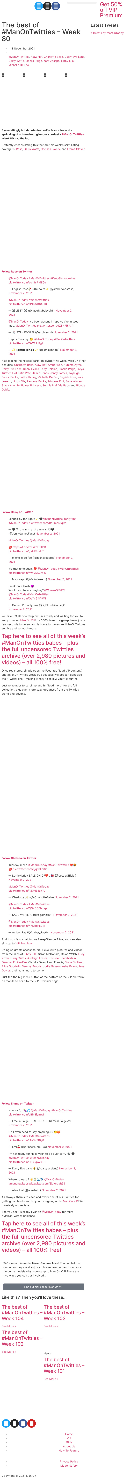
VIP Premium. (24, 943)
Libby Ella (67, 61)
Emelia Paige (33, 61)
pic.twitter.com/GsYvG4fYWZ (27, 598)
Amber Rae (55, 365)
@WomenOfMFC (54, 590)
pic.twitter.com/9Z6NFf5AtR (55, 325)
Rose (19, 149)
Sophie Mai (49, 385)
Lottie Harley (28, 377)
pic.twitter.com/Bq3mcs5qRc (47, 523)
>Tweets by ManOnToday (107, 33)
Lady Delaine (48, 369)
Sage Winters (74, 381)
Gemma (7, 962)
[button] (82, 3)
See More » (9, 1326)
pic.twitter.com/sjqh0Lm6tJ (30, 869)
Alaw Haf (36, 56)
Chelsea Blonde (51, 149)
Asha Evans (69, 966)
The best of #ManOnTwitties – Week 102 (22, 1338)
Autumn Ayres (73, 365)
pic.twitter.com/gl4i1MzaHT (26, 551)
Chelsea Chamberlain (62, 958)
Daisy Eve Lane (74, 56)
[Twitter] (38, 6)
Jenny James (58, 373)
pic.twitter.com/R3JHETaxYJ (27, 890)
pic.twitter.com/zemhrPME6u (27, 282)
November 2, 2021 (20, 293)
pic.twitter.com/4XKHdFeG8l (27, 925)
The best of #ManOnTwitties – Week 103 (64, 1312)
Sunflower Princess (28, 385)
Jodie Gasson (52, 966)
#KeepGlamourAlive (62, 278)
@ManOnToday (18, 278)
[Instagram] (47, 6)
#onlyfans (69, 518)
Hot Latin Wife (21, 373)
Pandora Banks (36, 381)
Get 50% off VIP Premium (111, 10)
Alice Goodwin (11, 966)
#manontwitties (39, 300)
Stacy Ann (8, 385)
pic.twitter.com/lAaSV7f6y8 (26, 1140)
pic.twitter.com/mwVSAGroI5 (27, 572)
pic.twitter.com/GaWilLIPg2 (26, 343)
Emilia (14, 377)
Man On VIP (27, 620)
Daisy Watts (16, 61)
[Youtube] (31, 1423)
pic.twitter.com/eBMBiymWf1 (27, 1114)
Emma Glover (75, 149)
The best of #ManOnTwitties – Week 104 (22, 1312)
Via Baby (64, 385)
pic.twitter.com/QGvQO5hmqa (28, 908)
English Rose (68, 377)
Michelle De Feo (19, 65)
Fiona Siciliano (74, 962)
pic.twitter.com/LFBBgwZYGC (28, 1162)
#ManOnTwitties (19, 56)
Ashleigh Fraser (37, 958)
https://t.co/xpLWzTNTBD (29, 547)
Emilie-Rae (20, 962)
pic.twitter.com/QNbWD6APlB (28, 304)
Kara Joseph (51, 61)
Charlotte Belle (53, 56)
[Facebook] (56, 6)
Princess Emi (56, 381)
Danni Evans (31, 369)
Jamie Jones (40, 373)
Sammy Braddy (31, 966)
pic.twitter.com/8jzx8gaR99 (47, 1183)
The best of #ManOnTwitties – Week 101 (64, 1365)
